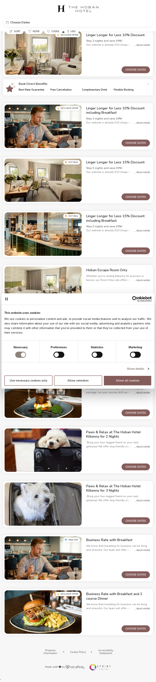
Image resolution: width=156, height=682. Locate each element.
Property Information (50, 652)
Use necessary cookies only (28, 380)
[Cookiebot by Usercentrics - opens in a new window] (135, 299)
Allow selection (78, 380)
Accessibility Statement (105, 652)
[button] (78, 22)
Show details (135, 368)
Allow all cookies (127, 380)
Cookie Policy (78, 652)
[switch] (58, 355)
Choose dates (136, 70)
